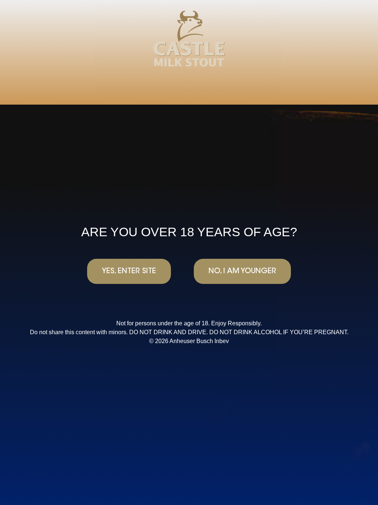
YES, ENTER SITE (129, 271)
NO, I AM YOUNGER (242, 271)
